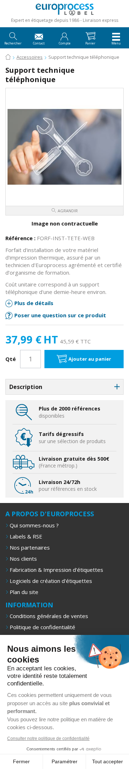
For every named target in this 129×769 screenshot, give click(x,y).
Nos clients (23, 558)
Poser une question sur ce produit (60, 315)
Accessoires (29, 57)
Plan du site (24, 591)
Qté (10, 358)
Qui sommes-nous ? (34, 525)
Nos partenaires (30, 547)
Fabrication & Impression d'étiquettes (56, 569)
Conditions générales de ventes (49, 616)
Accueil (8, 57)
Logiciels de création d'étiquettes (51, 580)
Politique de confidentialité (42, 627)
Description (25, 387)
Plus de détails (33, 303)
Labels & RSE (26, 536)
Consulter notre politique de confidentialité (48, 738)
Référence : (20, 238)
